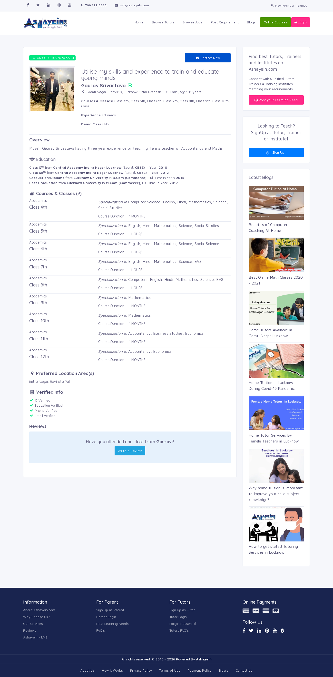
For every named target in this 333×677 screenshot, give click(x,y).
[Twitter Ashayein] (38, 5)
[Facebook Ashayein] (28, 5)
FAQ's (100, 630)
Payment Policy (199, 670)
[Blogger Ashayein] (282, 630)
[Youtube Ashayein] (69, 5)
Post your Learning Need (278, 100)
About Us (87, 670)
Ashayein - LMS (35, 637)
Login (302, 22)
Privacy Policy (141, 670)
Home (139, 22)
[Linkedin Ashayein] (48, 5)
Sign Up (277, 152)
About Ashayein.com (39, 610)
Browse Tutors (163, 22)
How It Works (112, 670)
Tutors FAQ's (179, 630)
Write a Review (130, 451)
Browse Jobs (192, 22)
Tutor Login (178, 617)
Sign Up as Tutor (182, 610)
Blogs (251, 22)
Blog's (223, 670)
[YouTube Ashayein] (275, 630)
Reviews (29, 630)
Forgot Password (182, 623)
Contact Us (244, 670)
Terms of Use (169, 670)
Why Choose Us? (36, 617)
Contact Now (209, 58)
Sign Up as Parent (110, 610)
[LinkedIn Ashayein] (259, 630)
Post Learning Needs (112, 623)
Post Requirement (225, 22)
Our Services (33, 623)
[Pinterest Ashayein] (59, 5)
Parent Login (106, 617)
